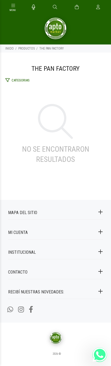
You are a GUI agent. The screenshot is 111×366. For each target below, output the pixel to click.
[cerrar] (105, 7)
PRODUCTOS (26, 48)
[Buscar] (55, 7)
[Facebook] (31, 310)
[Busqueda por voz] (33, 7)
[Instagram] (21, 310)
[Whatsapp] (10, 310)
